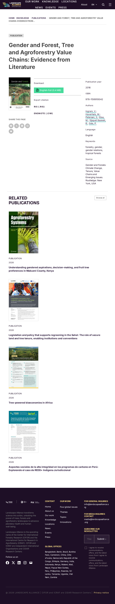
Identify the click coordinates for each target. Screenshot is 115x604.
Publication (16, 35)
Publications (39, 18)
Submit (101, 539)
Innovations (65, 522)
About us (49, 511)
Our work (49, 515)
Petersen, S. (92, 117)
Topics (63, 517)
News (47, 528)
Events (48, 532)
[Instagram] (27, 125)
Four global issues (69, 507)
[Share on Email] (11, 131)
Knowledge (22, 18)
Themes (64, 512)
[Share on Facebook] (11, 125)
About (84, 4)
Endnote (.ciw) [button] (44, 113)
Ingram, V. (91, 111)
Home (48, 506)
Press (47, 537)
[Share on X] (16, 125)
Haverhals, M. (93, 114)
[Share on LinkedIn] (22, 125)
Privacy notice (101, 592)
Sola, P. (92, 123)
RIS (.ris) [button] (39, 107)
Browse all (100, 198)
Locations (50, 524)
